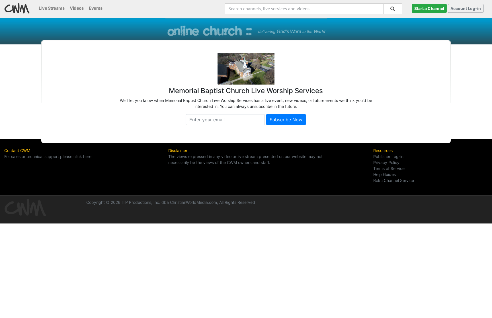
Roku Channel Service (393, 180)
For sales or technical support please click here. (48, 156)
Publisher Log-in (388, 156)
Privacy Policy (386, 162)
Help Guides (384, 174)
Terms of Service (389, 168)
